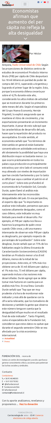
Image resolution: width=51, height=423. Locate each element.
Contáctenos (7, 376)
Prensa (7, 341)
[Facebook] (38, 2)
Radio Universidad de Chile (26, 64)
